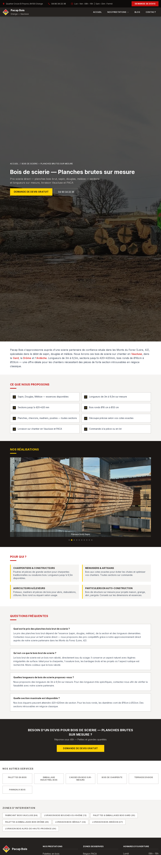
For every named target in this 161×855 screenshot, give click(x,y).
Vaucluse (136, 354)
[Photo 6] (81, 540)
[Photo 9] (89, 540)
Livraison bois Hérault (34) (70, 822)
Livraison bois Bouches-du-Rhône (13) (65, 815)
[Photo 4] (76, 540)
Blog (137, 12)
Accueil (97, 12)
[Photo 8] (86, 540)
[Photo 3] (74, 540)
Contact (151, 12)
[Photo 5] (79, 540)
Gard (16, 358)
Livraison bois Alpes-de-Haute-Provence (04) (30, 828)
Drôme (27, 358)
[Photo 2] (71, 540)
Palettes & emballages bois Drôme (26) (27, 822)
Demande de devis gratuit (31, 191)
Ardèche (41, 358)
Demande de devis (145, 4)
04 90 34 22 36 (58, 4)
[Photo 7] (84, 540)
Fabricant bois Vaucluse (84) (21, 815)
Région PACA (90, 853)
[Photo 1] (69, 540)
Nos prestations (116, 12)
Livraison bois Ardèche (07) (107, 822)
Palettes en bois (51, 853)
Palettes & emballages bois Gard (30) (114, 815)
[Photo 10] (91, 540)
